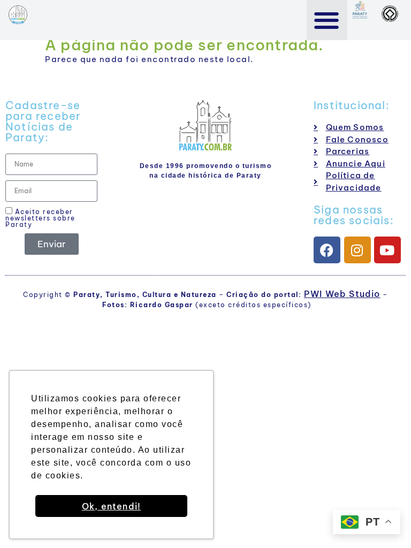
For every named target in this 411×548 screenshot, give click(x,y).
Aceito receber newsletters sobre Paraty (40, 218)
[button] (327, 20)
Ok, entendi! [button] (111, 506)
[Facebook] (327, 250)
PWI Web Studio (342, 293)
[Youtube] (387, 250)
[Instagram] (357, 250)
